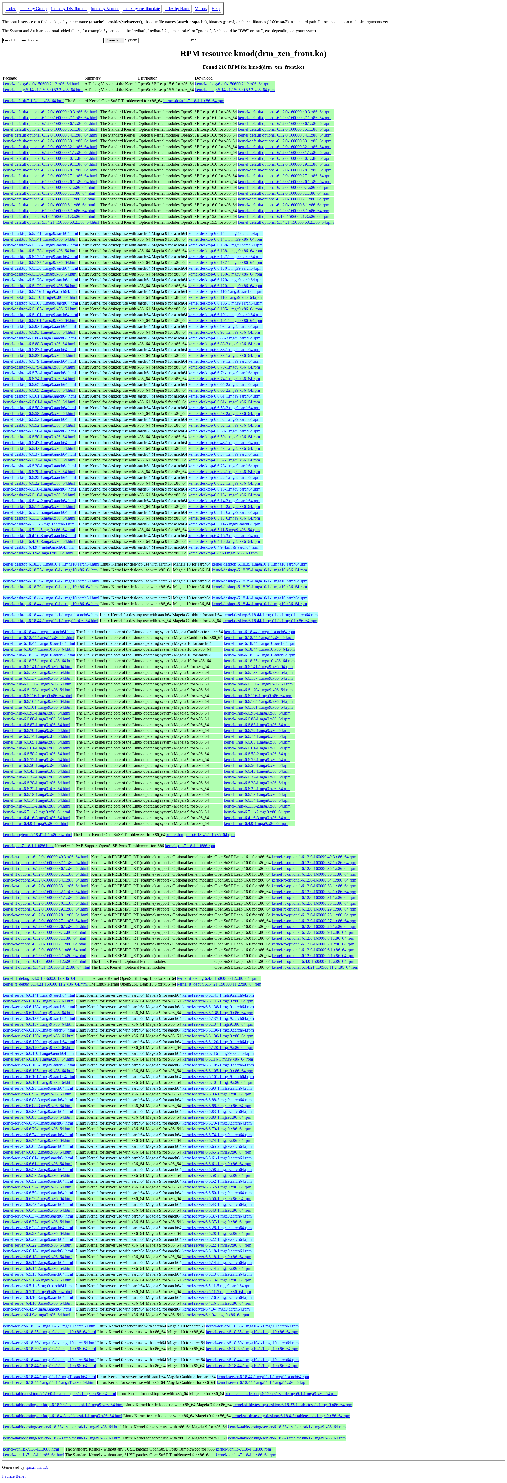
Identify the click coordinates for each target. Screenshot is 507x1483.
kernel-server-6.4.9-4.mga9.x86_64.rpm (215, 1315)
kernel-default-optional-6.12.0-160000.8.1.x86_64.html (49, 193)
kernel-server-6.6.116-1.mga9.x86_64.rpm (217, 1059)
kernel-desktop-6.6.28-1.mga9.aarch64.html (39, 466)
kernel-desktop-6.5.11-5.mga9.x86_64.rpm (224, 530)
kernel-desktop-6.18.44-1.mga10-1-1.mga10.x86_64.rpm (259, 603)
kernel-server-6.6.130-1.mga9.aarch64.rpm (218, 1030)
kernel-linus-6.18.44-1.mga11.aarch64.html (39, 631)
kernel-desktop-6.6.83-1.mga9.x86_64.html (39, 355)
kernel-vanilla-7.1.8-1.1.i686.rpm (243, 1449)
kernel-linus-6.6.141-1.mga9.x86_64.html (37, 666)
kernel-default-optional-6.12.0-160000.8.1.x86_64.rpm (283, 193)
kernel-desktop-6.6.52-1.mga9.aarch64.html (39, 419)
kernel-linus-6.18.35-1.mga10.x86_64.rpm (259, 661)
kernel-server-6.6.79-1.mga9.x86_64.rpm (216, 1129)
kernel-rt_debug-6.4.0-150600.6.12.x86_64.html (43, 978)
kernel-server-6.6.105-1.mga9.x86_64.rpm (217, 1071)
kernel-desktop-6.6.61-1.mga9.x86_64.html (39, 402)
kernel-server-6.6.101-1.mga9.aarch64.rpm (218, 1076)
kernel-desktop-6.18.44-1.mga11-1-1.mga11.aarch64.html (51, 615)
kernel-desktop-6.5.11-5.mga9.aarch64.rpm (224, 524)
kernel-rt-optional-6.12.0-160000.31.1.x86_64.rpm (314, 897)
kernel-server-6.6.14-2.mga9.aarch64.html (38, 1262)
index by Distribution (69, 8)
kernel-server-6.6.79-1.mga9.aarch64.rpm (217, 1123)
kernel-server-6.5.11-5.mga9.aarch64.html (38, 1286)
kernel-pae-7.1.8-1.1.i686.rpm (190, 845)
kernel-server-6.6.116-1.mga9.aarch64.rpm (217, 1053)
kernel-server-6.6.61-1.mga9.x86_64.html (37, 1164)
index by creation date (141, 8)
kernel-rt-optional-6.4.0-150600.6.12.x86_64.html (44, 961)
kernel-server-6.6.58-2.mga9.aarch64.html (38, 1169)
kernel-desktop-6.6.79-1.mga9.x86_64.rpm (224, 367)
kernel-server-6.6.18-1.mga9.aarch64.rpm (217, 1251)
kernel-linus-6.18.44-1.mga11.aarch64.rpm (259, 631)
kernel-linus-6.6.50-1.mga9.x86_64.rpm (257, 765)
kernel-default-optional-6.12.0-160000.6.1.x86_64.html (49, 205)
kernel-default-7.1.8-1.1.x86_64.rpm (193, 101)
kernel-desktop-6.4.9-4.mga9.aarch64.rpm (223, 547)
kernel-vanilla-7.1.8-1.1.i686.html (31, 1449)
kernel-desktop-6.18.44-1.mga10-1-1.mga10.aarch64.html (51, 598)
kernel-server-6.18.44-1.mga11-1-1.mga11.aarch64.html (49, 1376)
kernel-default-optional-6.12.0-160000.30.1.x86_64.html (50, 158)
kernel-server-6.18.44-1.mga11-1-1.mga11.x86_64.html (49, 1382)
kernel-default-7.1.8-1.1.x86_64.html (33, 101)
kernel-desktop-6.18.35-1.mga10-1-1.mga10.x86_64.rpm (259, 570)
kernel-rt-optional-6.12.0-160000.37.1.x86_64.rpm (314, 862)
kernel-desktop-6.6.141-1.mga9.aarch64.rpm (225, 233)
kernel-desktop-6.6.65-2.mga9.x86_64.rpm (224, 390)
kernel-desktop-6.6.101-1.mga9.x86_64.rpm (225, 320)
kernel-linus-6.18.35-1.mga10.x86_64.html (38, 661)
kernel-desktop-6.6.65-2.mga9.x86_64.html (39, 390)
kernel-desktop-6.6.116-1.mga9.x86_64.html (40, 297)
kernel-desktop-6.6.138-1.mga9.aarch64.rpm (225, 245)
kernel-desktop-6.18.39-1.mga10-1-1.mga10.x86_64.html (51, 587)
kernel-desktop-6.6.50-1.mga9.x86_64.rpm (224, 437)
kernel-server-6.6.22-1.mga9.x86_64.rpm (216, 1245)
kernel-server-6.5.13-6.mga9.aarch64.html (38, 1274)
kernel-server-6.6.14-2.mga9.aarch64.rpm (217, 1262)
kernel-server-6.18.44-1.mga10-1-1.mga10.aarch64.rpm (252, 1360)
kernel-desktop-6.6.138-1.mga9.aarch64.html (40, 245)
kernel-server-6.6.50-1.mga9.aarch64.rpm (217, 1193)
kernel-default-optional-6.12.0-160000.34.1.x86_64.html (50, 135)
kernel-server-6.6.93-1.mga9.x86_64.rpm (216, 1094)
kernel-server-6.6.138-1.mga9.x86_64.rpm (217, 1012)
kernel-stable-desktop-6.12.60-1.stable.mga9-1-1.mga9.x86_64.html (59, 1393)
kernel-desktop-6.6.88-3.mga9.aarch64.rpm (224, 338)
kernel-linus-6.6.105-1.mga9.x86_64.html (37, 701)
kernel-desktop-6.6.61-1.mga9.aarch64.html (39, 396)
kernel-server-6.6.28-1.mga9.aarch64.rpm (217, 1227)
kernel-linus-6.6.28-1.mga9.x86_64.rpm (257, 783)
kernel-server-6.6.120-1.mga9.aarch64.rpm (218, 1041)
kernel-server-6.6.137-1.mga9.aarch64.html (39, 1018)
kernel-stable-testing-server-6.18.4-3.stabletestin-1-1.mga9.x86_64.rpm (287, 1438)
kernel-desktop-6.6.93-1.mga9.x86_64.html (39, 332)
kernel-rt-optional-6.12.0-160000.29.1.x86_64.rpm (314, 909)
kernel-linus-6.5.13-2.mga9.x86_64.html (36, 806)
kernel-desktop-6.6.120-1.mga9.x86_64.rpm (225, 285)
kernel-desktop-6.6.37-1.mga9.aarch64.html (39, 454)
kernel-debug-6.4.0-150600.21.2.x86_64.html (41, 84)
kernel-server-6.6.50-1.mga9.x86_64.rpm (216, 1198)
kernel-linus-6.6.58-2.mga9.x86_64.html (36, 754)
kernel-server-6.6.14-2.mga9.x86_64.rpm (216, 1268)
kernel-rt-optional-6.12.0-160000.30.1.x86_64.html (45, 903)
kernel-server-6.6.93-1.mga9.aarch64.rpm (217, 1088)
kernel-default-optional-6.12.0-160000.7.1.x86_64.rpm (283, 199)
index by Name (177, 8)
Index (11, 8)
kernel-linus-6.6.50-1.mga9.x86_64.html (36, 765)
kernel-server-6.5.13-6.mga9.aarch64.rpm (217, 1274)
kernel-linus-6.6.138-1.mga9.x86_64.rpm (258, 672)
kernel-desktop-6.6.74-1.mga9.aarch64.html (39, 373)
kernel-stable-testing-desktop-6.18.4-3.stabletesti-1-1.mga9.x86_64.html (62, 1416)
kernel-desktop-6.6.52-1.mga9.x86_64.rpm (224, 425)
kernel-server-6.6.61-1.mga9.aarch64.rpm (217, 1158)
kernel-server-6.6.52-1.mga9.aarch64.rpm (217, 1181)
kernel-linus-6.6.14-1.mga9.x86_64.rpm (257, 800)
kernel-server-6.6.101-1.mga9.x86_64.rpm (217, 1082)
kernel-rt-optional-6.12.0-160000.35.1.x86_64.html (45, 874)
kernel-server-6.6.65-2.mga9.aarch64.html (38, 1146)
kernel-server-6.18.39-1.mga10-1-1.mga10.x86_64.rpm (252, 1348)
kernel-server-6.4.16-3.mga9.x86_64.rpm (216, 1303)
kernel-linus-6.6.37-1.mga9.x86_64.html (36, 777)
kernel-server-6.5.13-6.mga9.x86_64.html (37, 1280)
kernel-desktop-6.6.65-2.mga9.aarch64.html (39, 384)
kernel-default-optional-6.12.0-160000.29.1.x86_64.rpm (284, 164)
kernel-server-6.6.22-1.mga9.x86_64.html (37, 1245)
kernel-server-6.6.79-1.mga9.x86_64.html (37, 1129)
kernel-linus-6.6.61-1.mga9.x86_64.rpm (257, 748)
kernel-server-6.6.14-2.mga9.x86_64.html (37, 1268)
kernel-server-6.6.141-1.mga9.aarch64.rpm (218, 995)
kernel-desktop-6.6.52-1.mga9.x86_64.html (39, 425)
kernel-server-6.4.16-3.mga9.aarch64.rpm (217, 1297)
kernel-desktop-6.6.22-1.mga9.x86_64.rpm (224, 483)
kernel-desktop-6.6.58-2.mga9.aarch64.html (39, 407)
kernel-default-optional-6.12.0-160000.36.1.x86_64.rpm (284, 123)
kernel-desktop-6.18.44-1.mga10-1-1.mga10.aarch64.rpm (259, 598)
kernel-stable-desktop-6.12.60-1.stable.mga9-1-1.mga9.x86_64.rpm (281, 1393)
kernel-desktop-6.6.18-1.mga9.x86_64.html (39, 495)
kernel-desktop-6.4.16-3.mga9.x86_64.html (39, 541)
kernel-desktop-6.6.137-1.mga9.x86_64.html (40, 262)
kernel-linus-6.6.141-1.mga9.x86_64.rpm (258, 666)
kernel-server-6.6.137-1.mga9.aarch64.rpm (218, 1018)
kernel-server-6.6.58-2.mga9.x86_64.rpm (216, 1175)
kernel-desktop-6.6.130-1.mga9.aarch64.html (40, 268)
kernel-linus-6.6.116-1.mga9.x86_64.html (37, 695)
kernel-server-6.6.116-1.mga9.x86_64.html (38, 1059)
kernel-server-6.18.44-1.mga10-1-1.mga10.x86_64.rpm (252, 1365)
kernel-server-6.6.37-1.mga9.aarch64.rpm (217, 1216)
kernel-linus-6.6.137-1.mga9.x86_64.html (37, 678)
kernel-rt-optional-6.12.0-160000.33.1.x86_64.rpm (314, 886)
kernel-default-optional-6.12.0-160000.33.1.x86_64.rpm (284, 141)
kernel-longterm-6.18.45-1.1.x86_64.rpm (200, 834)
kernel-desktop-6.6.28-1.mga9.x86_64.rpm (224, 471)
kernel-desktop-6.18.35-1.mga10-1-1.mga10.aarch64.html (51, 564)
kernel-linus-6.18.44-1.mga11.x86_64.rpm (259, 637)
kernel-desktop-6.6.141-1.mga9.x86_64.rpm (225, 239)
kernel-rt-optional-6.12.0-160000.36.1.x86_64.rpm (314, 868)
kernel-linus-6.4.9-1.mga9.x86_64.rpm (256, 823)
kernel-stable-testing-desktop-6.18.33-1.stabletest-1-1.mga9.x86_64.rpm (292, 1404)
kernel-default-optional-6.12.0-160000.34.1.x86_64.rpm (284, 135)
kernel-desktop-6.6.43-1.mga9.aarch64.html (39, 442)
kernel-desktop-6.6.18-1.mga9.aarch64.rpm (224, 489)
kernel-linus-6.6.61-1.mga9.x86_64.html (36, 748)
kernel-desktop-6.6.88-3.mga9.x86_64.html (39, 344)
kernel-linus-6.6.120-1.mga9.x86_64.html (37, 690)
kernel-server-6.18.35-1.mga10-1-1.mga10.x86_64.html (49, 1332)
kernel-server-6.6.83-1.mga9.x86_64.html (37, 1117)
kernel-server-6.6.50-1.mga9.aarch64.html (38, 1193)
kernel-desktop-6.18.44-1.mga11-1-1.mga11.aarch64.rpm (270, 615)
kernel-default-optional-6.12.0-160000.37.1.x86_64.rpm (284, 117)
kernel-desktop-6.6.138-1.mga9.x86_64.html (40, 251)
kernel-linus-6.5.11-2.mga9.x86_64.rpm (257, 812)
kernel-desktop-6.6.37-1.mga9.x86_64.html (39, 460)
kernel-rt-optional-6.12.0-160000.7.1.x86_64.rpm (313, 944)
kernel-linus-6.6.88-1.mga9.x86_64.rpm (257, 719)
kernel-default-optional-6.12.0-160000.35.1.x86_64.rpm (284, 129)
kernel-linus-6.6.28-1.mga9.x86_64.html (36, 783)
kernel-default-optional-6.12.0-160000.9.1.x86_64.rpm (283, 187)
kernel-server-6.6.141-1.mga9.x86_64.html (38, 1001)
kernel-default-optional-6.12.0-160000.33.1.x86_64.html (50, 141)
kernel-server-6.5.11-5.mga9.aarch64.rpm (216, 1286)
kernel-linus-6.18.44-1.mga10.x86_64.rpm (259, 649)
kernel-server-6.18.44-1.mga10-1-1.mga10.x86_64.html (49, 1365)
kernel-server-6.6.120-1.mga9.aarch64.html (39, 1041)
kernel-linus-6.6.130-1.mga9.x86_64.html (37, 684)
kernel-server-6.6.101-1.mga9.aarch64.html (39, 1076)
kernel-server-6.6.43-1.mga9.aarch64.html (38, 1204)
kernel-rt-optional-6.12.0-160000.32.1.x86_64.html (45, 891)
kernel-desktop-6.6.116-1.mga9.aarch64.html (40, 291)
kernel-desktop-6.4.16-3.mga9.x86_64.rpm (224, 541)
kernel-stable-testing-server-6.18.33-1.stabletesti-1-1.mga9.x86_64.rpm (287, 1427)
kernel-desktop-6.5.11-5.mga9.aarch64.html (39, 524)
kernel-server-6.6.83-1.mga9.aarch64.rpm (217, 1111)
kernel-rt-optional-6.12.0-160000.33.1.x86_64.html (45, 886)
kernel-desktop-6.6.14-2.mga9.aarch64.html (39, 500)
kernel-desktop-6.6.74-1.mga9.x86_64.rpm (224, 378)
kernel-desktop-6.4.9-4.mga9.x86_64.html (38, 553)
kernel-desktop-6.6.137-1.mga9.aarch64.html (40, 256)
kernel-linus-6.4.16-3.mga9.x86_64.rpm (257, 817)
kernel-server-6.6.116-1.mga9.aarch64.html (39, 1053)
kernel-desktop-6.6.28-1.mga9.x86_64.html (39, 471)
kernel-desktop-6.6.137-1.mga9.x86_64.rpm (225, 262)
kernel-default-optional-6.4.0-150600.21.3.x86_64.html (49, 216)
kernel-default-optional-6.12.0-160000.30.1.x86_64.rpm (284, 158)
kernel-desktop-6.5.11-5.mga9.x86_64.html (39, 530)
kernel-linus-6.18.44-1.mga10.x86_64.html (38, 649)
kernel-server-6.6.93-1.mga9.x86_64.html (37, 1094)
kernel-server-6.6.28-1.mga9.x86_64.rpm (216, 1233)
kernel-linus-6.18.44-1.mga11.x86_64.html (38, 637)
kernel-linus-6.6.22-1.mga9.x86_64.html (36, 788)
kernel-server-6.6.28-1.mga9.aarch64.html (38, 1227)
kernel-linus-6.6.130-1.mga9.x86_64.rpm (258, 684)
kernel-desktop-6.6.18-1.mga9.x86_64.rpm (224, 495)
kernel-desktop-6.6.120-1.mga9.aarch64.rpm (225, 280)
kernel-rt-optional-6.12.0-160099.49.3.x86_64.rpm (314, 857)
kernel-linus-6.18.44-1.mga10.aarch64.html (39, 643)
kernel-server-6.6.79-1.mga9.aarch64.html (38, 1123)
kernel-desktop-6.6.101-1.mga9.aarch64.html (40, 315)
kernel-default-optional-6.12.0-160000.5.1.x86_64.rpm (283, 210)
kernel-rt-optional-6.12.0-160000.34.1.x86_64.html (45, 880)
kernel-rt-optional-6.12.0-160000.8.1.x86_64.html (44, 938)
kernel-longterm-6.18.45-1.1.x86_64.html (37, 834)
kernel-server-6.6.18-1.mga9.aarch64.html (38, 1251)
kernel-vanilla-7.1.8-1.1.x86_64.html (33, 1455)
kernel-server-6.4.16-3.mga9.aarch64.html (38, 1297)
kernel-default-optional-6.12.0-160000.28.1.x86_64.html (50, 170)
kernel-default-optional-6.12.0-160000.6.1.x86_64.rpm (283, 205)
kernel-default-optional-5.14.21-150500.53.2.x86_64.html (51, 222)
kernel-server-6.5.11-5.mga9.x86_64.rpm (216, 1291)
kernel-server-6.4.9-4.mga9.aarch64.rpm (216, 1309)
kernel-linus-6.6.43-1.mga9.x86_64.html (36, 771)
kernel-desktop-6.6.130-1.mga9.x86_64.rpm (225, 274)
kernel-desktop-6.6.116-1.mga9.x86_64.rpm (225, 297)
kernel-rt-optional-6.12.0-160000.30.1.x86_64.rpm (314, 903)
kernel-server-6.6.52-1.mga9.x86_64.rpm (216, 1187)
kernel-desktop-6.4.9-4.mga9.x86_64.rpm (223, 553)
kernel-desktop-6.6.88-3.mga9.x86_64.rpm (224, 344)
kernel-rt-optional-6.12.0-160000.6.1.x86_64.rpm (313, 950)
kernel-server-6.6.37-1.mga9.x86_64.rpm (216, 1222)
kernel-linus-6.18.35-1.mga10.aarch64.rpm (259, 655)
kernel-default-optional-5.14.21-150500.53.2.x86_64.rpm (286, 222)
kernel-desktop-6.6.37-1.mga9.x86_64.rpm (224, 460)
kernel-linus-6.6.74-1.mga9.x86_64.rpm (257, 736)
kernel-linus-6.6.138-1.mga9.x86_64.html (37, 672)
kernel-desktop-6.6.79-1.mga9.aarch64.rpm (224, 361)
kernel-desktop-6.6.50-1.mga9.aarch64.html (39, 431)
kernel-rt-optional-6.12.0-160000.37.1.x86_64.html (45, 862)
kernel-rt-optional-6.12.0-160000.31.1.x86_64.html (45, 897)
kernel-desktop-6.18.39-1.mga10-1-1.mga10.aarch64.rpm (259, 581)
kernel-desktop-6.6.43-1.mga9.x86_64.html (39, 448)
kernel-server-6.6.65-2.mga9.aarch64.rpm (217, 1146)
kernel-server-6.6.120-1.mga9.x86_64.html (38, 1047)
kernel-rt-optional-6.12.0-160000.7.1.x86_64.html (44, 944)
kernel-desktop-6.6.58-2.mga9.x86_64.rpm (224, 413)
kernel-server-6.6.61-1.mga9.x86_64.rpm (216, 1164)
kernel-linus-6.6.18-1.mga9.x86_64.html (36, 794)
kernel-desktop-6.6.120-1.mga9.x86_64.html (40, 285)
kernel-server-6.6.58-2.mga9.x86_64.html (37, 1175)
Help (216, 8)
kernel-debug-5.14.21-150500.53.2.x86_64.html (43, 89)
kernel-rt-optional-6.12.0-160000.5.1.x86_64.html (44, 955)
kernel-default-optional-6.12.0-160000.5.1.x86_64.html (49, 210)
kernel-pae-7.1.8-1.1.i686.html (28, 845)
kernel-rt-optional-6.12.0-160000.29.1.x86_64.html (45, 909)
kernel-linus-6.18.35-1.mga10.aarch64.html (39, 655)
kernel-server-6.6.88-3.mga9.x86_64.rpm (216, 1105)
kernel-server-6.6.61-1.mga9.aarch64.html (38, 1158)
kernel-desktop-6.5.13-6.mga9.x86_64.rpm (224, 518)
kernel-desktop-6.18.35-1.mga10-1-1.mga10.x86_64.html (51, 570)
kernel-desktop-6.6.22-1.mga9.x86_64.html (39, 483)
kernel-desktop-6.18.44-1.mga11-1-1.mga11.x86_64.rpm (270, 620)
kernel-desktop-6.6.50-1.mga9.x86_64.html (39, 437)
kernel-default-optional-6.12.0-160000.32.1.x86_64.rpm (284, 146)
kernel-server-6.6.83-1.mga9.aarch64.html (38, 1111)
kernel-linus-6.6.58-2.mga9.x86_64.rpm (257, 754)
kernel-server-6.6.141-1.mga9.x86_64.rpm (217, 1001)
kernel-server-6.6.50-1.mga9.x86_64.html (37, 1198)
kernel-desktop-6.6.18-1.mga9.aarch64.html (39, 489)
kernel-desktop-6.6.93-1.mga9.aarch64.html (39, 326)
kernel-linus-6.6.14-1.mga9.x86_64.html (36, 800)
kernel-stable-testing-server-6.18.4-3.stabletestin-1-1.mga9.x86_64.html (62, 1438)
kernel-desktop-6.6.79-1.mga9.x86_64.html (39, 367)
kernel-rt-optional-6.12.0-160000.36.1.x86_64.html (45, 868)
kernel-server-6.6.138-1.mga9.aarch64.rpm (218, 1007)
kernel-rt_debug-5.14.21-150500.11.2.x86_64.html (45, 984)
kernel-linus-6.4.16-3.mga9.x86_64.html (36, 817)
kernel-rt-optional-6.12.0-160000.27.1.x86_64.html (45, 920)
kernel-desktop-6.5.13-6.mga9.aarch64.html (39, 512)
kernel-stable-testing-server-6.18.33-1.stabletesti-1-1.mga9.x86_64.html (62, 1427)
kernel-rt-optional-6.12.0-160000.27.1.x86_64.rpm (314, 920)
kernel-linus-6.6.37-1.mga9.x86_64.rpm (257, 777)
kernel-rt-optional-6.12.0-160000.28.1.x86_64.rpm (314, 915)
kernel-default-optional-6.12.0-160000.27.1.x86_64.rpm (284, 176)
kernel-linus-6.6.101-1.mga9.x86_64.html (37, 707)
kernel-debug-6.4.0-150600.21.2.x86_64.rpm (232, 84)
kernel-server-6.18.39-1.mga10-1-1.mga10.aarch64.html (49, 1343)
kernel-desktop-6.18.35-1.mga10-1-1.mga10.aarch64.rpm (259, 564)
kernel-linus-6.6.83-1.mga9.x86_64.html (36, 724)
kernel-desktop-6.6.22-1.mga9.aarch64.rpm (224, 477)
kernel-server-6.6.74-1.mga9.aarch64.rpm (217, 1134)
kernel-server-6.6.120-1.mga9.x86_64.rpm (217, 1047)
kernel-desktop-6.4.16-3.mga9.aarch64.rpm (224, 535)
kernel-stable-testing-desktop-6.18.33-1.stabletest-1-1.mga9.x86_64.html (63, 1404)
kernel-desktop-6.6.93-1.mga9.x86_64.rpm (224, 332)
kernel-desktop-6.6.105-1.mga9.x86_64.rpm (225, 309)
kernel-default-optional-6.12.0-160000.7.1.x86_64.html (49, 199)
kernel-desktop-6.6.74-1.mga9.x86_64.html (39, 378)
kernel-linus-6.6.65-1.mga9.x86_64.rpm (257, 742)
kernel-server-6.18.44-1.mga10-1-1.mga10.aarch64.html (49, 1360)
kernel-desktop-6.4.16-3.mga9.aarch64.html (39, 535)
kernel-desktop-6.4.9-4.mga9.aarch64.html (38, 547)
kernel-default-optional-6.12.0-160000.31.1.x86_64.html (50, 152)
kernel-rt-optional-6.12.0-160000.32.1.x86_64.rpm (314, 891)
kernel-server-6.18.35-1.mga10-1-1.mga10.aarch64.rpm (252, 1326)
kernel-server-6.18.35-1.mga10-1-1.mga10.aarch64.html (49, 1326)
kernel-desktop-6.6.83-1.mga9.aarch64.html (39, 349)
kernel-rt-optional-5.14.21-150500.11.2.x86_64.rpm (315, 967)
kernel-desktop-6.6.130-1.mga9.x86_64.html (40, 274)
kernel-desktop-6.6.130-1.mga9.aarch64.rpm (225, 268)
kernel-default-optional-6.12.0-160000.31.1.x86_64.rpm (284, 152)
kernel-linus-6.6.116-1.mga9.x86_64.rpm (258, 695)
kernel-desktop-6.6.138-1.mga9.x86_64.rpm (225, 251)
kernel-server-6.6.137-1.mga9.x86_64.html (38, 1024)
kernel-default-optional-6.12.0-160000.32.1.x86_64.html (50, 146)
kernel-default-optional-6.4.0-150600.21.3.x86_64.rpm (283, 216)
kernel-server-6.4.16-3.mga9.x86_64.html (37, 1303)
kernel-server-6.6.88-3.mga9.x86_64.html (37, 1105)
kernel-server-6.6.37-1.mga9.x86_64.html (37, 1222)
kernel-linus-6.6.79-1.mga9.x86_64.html (36, 730)
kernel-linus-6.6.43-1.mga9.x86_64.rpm (257, 771)
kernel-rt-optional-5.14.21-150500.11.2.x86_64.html (46, 967)
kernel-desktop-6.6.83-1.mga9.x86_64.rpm (224, 355)
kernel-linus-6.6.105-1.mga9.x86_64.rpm (258, 701)
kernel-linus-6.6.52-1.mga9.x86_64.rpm (257, 759)
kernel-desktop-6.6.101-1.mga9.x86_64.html (40, 320)
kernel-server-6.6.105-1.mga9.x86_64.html (38, 1071)
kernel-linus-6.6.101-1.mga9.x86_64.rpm (258, 707)
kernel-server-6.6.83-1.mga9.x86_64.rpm (216, 1117)
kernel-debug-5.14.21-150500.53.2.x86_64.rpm (235, 89)
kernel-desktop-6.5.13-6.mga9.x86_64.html (39, 518)
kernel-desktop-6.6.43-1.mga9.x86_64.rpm (224, 448)
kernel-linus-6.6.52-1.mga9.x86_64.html (36, 759)
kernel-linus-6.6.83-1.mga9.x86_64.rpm (257, 724)
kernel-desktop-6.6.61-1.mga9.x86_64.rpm (224, 402)
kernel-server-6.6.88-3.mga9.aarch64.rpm (217, 1100)
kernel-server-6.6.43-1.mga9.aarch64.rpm (217, 1204)
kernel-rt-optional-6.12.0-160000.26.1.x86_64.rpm (314, 926)
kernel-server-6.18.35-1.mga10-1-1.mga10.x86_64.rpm (252, 1332)
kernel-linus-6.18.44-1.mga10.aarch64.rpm (259, 643)
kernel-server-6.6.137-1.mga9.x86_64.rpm (217, 1024)
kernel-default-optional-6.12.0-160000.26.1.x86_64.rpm (284, 181)
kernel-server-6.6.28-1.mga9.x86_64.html (37, 1233)
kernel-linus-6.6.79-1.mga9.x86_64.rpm (257, 730)
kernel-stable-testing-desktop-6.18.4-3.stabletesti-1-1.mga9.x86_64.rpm (291, 1416)
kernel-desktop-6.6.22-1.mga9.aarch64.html (39, 477)
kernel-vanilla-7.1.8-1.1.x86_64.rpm (246, 1455)
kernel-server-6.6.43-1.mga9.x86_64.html (37, 1210)
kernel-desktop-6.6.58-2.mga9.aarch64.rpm (224, 407)
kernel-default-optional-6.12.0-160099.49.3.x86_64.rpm (284, 112)
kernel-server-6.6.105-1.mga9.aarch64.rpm (218, 1065)
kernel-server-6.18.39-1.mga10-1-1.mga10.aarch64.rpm (252, 1343)
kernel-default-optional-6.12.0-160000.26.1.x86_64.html (50, 181)
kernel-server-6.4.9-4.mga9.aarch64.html (37, 1309)
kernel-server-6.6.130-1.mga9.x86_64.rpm (217, 1036)
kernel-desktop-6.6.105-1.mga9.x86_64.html (40, 309)
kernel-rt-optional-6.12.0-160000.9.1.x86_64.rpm (313, 932)
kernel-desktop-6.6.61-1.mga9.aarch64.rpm (224, 396)
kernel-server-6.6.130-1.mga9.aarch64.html (39, 1030)
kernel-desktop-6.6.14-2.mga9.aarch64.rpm (224, 500)
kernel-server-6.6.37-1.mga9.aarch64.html (38, 1216)
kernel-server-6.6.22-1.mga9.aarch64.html (38, 1239)
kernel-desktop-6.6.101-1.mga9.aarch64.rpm (225, 315)
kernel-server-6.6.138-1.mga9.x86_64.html (38, 1012)
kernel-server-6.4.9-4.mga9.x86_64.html (36, 1315)
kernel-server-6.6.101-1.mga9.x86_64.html (38, 1082)
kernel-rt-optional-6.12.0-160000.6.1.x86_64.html (44, 950)
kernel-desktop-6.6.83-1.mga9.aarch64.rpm (224, 349)
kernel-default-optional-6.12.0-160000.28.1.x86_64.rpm (284, 170)
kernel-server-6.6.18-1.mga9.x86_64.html (37, 1257)
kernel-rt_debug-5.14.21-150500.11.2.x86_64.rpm (219, 984)
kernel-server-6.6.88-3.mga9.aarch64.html (38, 1100)
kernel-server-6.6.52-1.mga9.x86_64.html (37, 1187)
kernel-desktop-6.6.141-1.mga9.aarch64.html (40, 233)
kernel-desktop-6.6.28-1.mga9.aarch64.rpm (224, 466)
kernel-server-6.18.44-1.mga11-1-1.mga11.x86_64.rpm (262, 1382)
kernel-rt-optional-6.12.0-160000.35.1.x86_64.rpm (314, 874)
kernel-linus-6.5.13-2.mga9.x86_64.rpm (257, 806)
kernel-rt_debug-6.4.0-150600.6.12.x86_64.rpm (217, 978)
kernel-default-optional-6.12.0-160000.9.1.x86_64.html (49, 187)
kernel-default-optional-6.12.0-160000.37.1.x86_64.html (50, 117)
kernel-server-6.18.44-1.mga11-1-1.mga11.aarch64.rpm (263, 1376)
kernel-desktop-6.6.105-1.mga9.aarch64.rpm (225, 303)
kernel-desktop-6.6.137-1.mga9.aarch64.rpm (225, 256)
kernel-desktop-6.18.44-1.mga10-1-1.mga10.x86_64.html (51, 603)
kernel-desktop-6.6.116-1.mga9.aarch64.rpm (225, 291)
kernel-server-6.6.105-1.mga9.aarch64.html (39, 1065)
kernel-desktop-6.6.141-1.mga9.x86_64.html (40, 239)
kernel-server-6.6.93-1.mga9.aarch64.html (38, 1088)
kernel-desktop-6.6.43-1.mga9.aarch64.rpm (224, 442)
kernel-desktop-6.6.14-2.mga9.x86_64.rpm (224, 506)
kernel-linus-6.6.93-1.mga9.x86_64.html (36, 713)
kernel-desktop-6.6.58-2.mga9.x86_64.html (39, 413)
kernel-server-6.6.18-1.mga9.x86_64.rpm (216, 1257)
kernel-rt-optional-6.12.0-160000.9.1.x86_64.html (44, 932)
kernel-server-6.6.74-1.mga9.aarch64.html (38, 1134)
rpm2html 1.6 (37, 1467)
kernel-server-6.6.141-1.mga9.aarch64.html (39, 995)
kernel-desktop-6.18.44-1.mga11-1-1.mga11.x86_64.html (50, 620)
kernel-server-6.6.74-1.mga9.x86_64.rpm (216, 1140)
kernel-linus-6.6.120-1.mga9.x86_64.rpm (258, 690)
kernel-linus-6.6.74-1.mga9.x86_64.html (36, 736)
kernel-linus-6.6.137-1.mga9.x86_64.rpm (258, 678)
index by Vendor (105, 8)
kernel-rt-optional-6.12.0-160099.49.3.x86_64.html (45, 857)
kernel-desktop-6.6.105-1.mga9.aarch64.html (40, 303)
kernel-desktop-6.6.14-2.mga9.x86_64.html (39, 506)
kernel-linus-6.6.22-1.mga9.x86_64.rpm (257, 788)
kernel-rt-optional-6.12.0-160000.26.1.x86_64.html (45, 926)
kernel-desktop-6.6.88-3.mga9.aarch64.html (39, 338)
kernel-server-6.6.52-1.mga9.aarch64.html (38, 1181)
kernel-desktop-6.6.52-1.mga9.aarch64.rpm (224, 419)
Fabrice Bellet (13, 1476)
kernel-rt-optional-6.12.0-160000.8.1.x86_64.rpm (313, 938)
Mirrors (201, 8)
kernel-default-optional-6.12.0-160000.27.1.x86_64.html (50, 176)
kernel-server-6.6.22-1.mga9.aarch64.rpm (217, 1239)
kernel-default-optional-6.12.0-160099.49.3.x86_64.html (50, 112)
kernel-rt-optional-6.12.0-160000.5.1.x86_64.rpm (313, 955)
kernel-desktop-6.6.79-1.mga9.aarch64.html (39, 361)
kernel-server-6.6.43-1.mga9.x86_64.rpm (216, 1210)
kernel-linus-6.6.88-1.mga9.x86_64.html (36, 719)
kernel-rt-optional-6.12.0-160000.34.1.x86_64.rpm (314, 880)
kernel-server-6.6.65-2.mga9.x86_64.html (37, 1152)
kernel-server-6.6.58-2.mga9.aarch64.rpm (217, 1169)
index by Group (33, 8)
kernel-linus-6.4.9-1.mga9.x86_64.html (35, 823)
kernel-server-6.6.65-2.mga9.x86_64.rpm (216, 1152)
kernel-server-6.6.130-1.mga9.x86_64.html (38, 1036)
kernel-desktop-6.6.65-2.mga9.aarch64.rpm (224, 384)
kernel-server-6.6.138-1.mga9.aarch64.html (39, 1007)
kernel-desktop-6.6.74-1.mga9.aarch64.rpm (224, 373)
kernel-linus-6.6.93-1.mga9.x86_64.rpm (257, 713)
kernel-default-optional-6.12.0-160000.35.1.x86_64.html (50, 129)
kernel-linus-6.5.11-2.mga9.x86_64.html (36, 812)
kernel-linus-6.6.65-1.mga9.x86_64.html (36, 742)
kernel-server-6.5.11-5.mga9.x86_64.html (37, 1291)
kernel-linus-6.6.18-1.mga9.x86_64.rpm (257, 794)
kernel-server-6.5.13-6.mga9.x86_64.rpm (216, 1280)
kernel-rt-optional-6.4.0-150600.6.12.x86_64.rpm (313, 961)
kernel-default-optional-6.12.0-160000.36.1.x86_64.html (50, 123)
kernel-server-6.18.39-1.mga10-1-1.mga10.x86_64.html (49, 1348)
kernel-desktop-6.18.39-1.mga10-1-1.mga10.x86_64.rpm (259, 587)
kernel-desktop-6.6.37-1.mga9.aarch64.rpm (224, 454)
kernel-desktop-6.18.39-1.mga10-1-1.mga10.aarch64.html (51, 581)
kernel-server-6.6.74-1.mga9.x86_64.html (37, 1140)
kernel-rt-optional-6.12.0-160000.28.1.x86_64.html (45, 915)
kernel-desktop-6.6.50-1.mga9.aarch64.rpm (224, 431)
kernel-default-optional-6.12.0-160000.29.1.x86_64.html (50, 164)
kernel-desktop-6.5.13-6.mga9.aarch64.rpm (224, 512)
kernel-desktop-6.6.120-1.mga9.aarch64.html (40, 280)
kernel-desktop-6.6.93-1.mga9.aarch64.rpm (224, 326)
